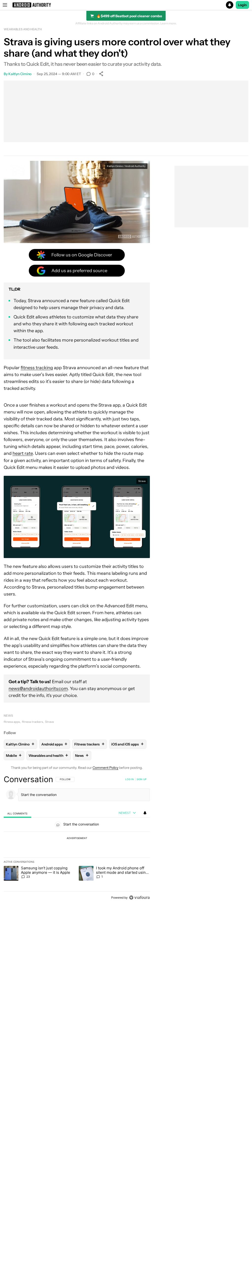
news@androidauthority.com (38, 688)
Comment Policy (105, 767)
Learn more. (168, 23)
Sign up (141, 779)
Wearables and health (23, 29)
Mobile (14, 755)
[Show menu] (5, 5)
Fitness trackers (89, 744)
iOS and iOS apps (127, 744)
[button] (126, 5)
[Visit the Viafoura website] (139, 897)
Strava (49, 722)
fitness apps (12, 722)
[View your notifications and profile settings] (145, 813)
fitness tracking (37, 367)
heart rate (23, 453)
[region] (77, 838)
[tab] (17, 813)
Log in (129, 779)
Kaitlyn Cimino (20, 74)
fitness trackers (32, 722)
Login (242, 5)
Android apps (54, 744)
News (8, 715)
